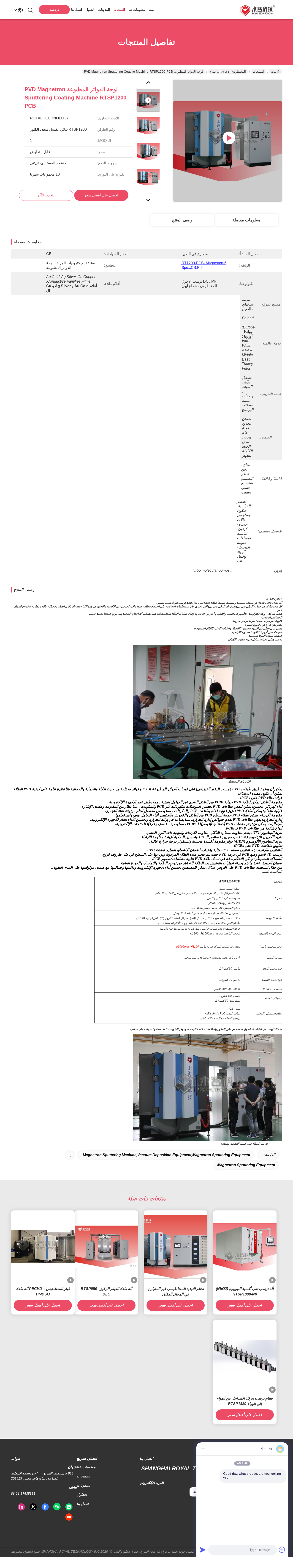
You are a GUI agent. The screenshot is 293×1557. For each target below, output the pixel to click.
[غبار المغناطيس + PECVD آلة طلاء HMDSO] (43, 1246)
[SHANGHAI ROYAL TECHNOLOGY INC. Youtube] (69, 1517)
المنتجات (119, 9)
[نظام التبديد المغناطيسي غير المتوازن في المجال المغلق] (175, 1247)
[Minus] (203, 1449)
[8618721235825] (69, 1507)
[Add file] (282, 1550)
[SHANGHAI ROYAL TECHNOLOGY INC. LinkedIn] (21, 1507)
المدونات (104, 9)
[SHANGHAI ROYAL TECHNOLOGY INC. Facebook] (45, 1507)
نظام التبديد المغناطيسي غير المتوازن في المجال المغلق (176, 1291)
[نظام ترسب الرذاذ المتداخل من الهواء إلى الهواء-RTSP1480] (245, 1356)
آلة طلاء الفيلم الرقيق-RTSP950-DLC (106, 1291)
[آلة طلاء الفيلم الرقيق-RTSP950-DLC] (106, 1247)
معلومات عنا (137, 9)
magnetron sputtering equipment (246, 1165)
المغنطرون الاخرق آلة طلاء (228, 71)
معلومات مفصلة (246, 220)
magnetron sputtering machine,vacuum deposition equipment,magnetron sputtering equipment (166, 1155)
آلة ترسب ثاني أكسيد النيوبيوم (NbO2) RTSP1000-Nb (245, 1291)
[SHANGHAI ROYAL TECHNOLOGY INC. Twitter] (33, 1507)
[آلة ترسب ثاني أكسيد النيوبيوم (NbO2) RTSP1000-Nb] (245, 1246)
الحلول (90, 9)
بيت (151, 9)
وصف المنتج (182, 220)
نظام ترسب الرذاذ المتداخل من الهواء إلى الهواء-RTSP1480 (245, 1401)
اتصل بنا (76, 9)
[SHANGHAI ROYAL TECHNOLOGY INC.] (257, 10)
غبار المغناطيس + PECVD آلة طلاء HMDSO (43, 1291)
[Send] (202, 1550)
